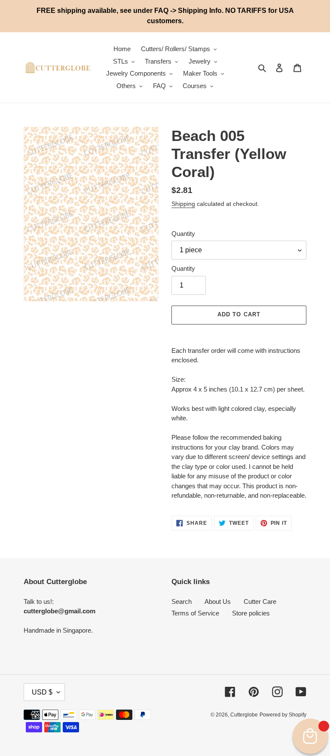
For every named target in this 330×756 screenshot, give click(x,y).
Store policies (251, 613)
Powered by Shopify (283, 715)
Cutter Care (260, 601)
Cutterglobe (244, 715)
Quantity (183, 233)
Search (181, 601)
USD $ (42, 692)
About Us (218, 601)
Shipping (183, 203)
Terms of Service (195, 613)
